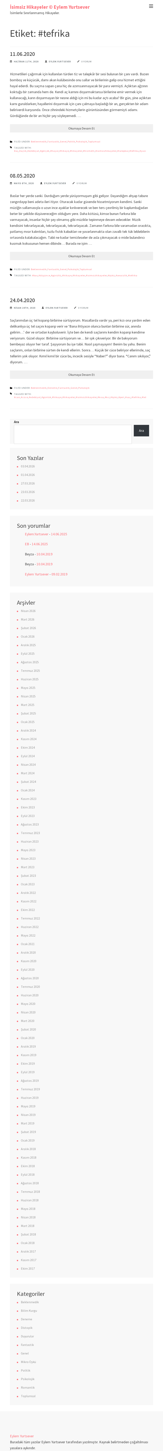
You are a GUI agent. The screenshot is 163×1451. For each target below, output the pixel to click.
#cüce (24, 397)
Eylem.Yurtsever (60, 61)
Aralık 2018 (28, 1149)
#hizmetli (89, 150)
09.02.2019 (59, 574)
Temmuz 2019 (30, 1089)
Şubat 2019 (28, 1132)
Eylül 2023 (28, 816)
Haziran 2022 (30, 927)
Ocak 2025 (28, 722)
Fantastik (53, 141)
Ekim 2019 (28, 1063)
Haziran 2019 (30, 1098)
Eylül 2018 (28, 1174)
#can (17, 397)
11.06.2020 (22, 53)
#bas (35, 275)
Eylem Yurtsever (37, 574)
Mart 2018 (27, 1226)
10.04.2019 (44, 554)
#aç (16, 150)
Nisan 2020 (28, 1012)
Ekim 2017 (28, 1268)
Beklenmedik (39, 141)
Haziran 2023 (30, 841)
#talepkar (123, 150)
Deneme (52, 387)
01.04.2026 (28, 475)
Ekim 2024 (28, 747)
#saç (128, 397)
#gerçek (44, 150)
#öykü (111, 275)
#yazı (143, 150)
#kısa (101, 397)
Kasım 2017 (28, 1260)
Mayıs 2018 (28, 1209)
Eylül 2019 (28, 1072)
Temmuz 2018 (30, 1192)
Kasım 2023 (28, 799)
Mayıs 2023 (28, 850)
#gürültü (56, 275)
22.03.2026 (28, 500)
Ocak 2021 (28, 944)
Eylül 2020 (28, 970)
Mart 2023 (27, 867)
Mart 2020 (27, 1021)
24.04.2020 (22, 300)
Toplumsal (94, 141)
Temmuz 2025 (30, 671)
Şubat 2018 (28, 1234)
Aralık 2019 (28, 1046)
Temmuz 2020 (30, 987)
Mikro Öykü (28, 1362)
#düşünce (44, 275)
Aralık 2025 (28, 645)
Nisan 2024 (28, 765)
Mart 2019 (27, 1123)
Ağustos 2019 (30, 1081)
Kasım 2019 (28, 1055)
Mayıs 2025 (28, 688)
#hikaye (64, 150)
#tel (144, 397)
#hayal (54, 150)
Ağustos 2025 (30, 662)
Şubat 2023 (28, 876)
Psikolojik (81, 141)
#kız (107, 397)
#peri (121, 397)
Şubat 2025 (28, 713)
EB (27, 544)
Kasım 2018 (28, 1157)
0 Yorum (86, 61)
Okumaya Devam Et (81, 128)
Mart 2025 (27, 705)
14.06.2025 (59, 534)
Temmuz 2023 (30, 833)
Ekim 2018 (28, 1166)
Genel (63, 141)
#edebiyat (33, 150)
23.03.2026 (28, 492)
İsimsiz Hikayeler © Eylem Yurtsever (50, 7)
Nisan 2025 (28, 696)
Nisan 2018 (28, 1217)
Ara (16, 422)
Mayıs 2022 (28, 935)
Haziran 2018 (30, 1200)
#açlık (23, 150)
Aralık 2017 (28, 1251)
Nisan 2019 (28, 1115)
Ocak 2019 (28, 1140)
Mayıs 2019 (28, 1106)
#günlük (46, 397)
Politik (71, 141)
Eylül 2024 (28, 756)
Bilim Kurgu (29, 1311)
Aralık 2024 (28, 730)
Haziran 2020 (30, 995)
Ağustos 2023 (30, 824)
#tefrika (134, 150)
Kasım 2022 (28, 901)
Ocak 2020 (28, 1038)
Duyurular (27, 1336)
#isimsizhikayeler (105, 150)
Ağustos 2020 (30, 978)
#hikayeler (76, 150)
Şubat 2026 (28, 628)
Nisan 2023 (28, 858)
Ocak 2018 (28, 1243)
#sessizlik (121, 275)
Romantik (28, 1387)
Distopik (26, 1328)
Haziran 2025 (30, 679)
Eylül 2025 (28, 653)
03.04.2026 (28, 466)
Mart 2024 (27, 773)
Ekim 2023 (28, 807)
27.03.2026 (28, 483)
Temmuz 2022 (30, 918)
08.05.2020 (22, 175)
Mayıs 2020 (28, 1004)
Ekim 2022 (28, 910)
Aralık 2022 (28, 893)
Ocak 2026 (28, 636)
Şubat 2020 (28, 1029)
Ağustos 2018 (30, 1183)
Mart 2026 (27, 619)
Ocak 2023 (28, 884)
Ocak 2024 (28, 790)
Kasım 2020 (28, 961)
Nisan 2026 (28, 611)
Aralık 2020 (28, 952)
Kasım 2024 (28, 739)
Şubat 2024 (28, 782)
